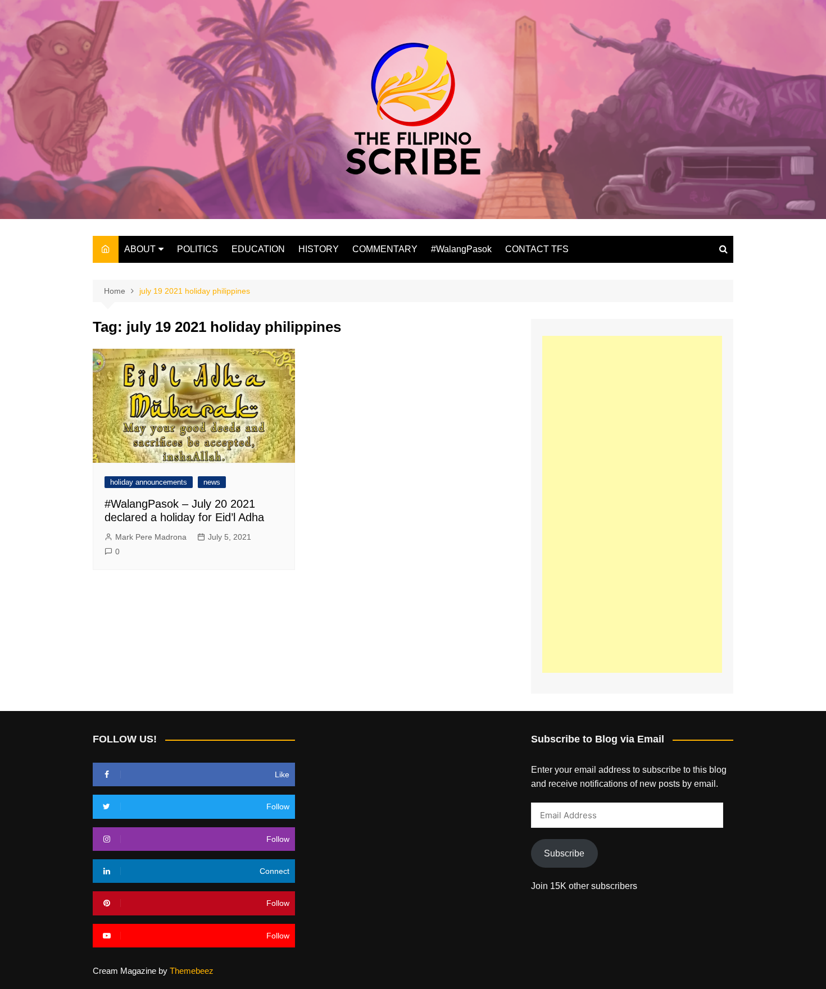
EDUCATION (258, 249)
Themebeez (192, 971)
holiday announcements (148, 482)
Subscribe (564, 853)
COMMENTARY (384, 249)
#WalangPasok (461, 249)
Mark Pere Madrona (151, 536)
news (211, 482)
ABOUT (140, 249)
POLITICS (197, 249)
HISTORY (318, 249)
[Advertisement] (632, 504)
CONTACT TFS (537, 249)
